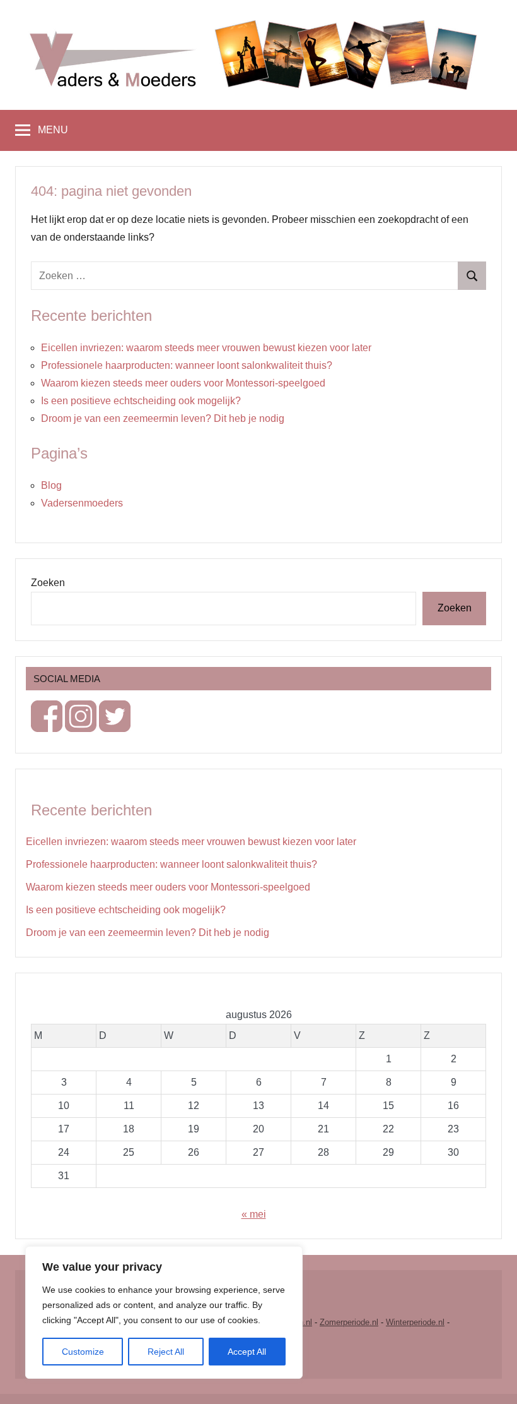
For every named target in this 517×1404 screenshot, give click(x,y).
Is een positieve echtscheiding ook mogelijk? (141, 400)
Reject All (166, 1352)
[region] (164, 1312)
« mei (253, 1214)
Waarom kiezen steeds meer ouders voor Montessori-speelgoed (183, 383)
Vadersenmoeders (82, 503)
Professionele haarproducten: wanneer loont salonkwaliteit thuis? (186, 365)
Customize (83, 1352)
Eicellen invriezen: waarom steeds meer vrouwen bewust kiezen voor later (206, 347)
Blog (51, 485)
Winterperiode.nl (415, 1322)
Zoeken (48, 582)
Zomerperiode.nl (349, 1322)
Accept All (247, 1352)
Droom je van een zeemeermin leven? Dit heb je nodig (162, 418)
